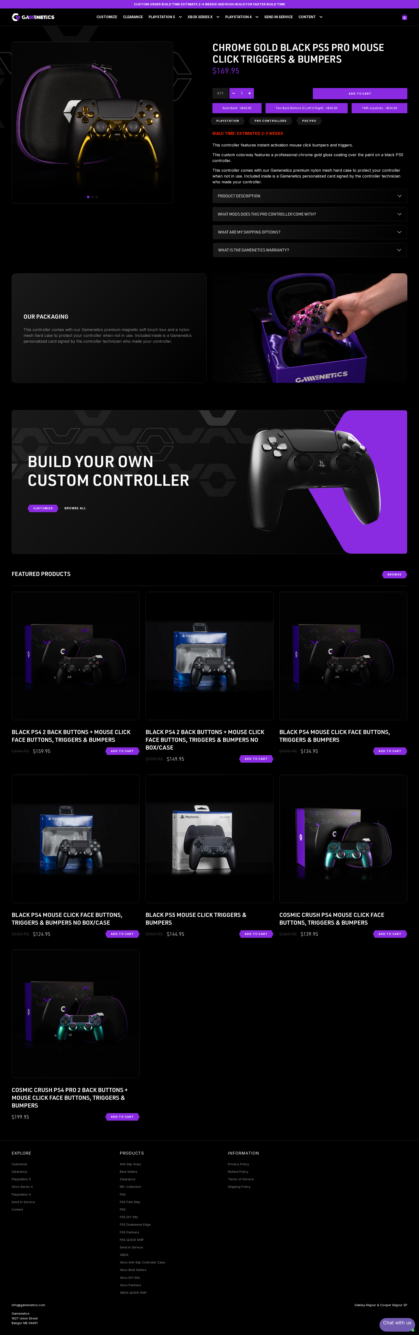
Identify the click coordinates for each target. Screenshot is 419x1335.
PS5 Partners (129, 1232)
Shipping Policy (239, 1187)
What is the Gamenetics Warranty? (253, 250)
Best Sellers (128, 1171)
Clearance (133, 17)
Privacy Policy (238, 1164)
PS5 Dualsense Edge (135, 1224)
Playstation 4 (21, 1194)
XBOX (124, 1255)
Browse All (75, 508)
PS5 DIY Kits (129, 1217)
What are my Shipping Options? (249, 232)
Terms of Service (241, 1179)
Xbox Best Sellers (133, 1270)
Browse (394, 574)
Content (17, 1209)
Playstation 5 (21, 1179)
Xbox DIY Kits (130, 1277)
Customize (107, 17)
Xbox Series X (22, 1187)
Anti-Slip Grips (130, 1164)
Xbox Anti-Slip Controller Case (142, 1262)
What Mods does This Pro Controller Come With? (267, 214)
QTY (220, 93)
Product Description (239, 196)
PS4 (123, 1194)
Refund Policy (238, 1171)
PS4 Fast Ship (130, 1202)
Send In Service (278, 17)
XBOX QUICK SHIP (133, 1293)
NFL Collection (130, 1187)
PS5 (123, 1209)
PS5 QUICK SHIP (132, 1240)
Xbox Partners (130, 1285)
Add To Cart (122, 751)
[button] (88, 197)
